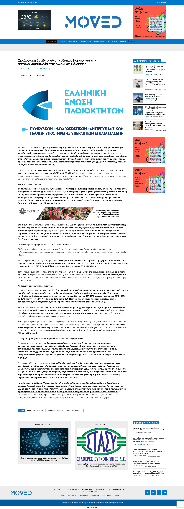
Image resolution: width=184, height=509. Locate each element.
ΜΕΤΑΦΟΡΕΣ (26, 69)
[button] (129, 41)
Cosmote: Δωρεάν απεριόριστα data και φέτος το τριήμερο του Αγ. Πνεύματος (155, 124)
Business (149, 130)
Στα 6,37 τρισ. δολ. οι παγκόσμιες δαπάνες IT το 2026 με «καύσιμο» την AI (148, 429)
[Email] (106, 75)
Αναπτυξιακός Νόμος (36, 410)
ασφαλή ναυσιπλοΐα (55, 410)
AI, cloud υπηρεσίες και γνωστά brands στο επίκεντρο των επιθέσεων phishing (148, 472)
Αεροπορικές (150, 99)
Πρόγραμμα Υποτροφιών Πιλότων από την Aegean (154, 95)
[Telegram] (111, 75)
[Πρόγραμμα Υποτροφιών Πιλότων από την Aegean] (138, 97)
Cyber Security (140, 456)
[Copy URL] (120, 75)
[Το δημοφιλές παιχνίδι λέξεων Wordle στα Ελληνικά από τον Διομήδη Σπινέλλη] (138, 69)
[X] (137, 41)
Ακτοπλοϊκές (40, 69)
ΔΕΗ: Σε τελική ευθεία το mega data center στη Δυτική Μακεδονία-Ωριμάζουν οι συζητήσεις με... (155, 83)
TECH (147, 74)
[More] (125, 75)
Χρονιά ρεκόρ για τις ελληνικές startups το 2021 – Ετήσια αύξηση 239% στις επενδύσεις (44, 459)
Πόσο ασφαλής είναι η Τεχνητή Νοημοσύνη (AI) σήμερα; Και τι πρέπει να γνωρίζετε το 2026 (149, 451)
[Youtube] (164, 492)
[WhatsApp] (96, 75)
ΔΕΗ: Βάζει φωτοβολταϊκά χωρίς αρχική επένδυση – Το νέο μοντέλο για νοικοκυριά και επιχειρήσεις (148, 440)
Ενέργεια (148, 89)
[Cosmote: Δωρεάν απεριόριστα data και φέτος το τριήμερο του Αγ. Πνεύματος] (138, 125)
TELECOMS (138, 466)
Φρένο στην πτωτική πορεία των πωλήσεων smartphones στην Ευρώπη (147, 462)
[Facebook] (131, 41)
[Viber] (116, 75)
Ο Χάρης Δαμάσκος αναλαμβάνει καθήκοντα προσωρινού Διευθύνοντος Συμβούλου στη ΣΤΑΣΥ (101, 465)
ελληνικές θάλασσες (75, 410)
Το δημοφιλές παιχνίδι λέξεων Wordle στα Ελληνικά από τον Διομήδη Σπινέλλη (155, 69)
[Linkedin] (134, 41)
